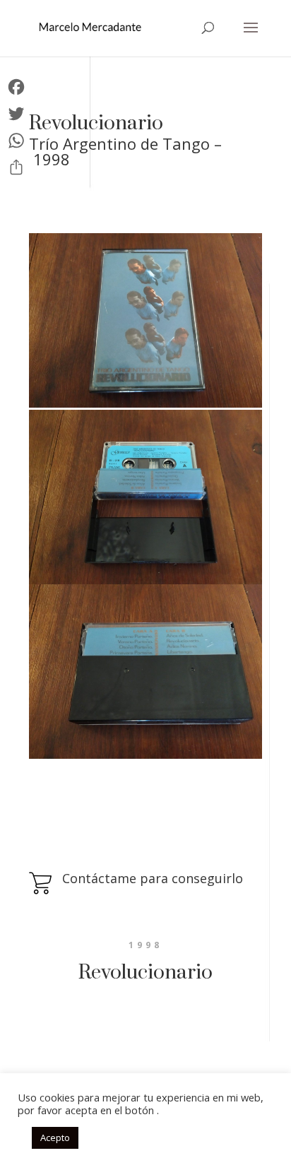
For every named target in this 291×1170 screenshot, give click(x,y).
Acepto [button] (55, 1137)
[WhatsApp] (16, 140)
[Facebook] (16, 86)
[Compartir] (16, 167)
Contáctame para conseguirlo (152, 878)
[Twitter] (16, 113)
